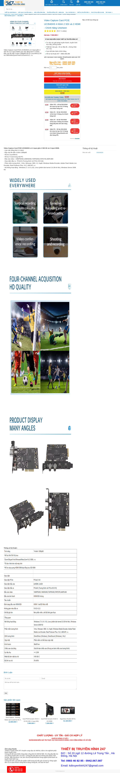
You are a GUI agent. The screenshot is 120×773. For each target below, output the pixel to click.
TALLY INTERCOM (70, 12)
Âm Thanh (108, 12)
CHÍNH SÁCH (63, 4)
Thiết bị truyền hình (83, 12)
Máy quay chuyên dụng (25, 12)
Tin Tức (71, 4)
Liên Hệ (78, 4)
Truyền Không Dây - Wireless (55, 12)
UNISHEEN (99, 152)
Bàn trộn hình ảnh (39, 12)
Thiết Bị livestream (10, 12)
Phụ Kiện (19, 15)
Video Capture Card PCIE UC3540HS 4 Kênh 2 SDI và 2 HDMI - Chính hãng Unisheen (50, 14)
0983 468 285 (88, 2)
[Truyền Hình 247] (15, 3)
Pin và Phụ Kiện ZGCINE (97, 12)
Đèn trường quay (10, 15)
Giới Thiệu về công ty (51, 4)
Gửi (6, 693)
